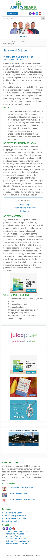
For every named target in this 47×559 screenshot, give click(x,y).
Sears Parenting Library (12, 513)
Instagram (33, 13)
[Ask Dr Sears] (23, 5)
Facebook (30, 13)
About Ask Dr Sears (13, 536)
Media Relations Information (17, 543)
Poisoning (24, 204)
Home (2, 42)
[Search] (43, 18)
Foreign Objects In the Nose (24, 208)
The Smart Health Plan (17, 493)
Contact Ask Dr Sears (14, 534)
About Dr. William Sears (15, 538)
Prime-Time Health (10, 521)
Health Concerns (15, 42)
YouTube (40, 13)
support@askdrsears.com (16, 531)
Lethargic (24, 211)
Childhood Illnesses (27, 42)
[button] (25, 36)
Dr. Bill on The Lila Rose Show (20, 487)
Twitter (37, 13)
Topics (6, 42)
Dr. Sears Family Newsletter (14, 515)
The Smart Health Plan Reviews (21, 499)
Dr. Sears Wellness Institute (14, 518)
